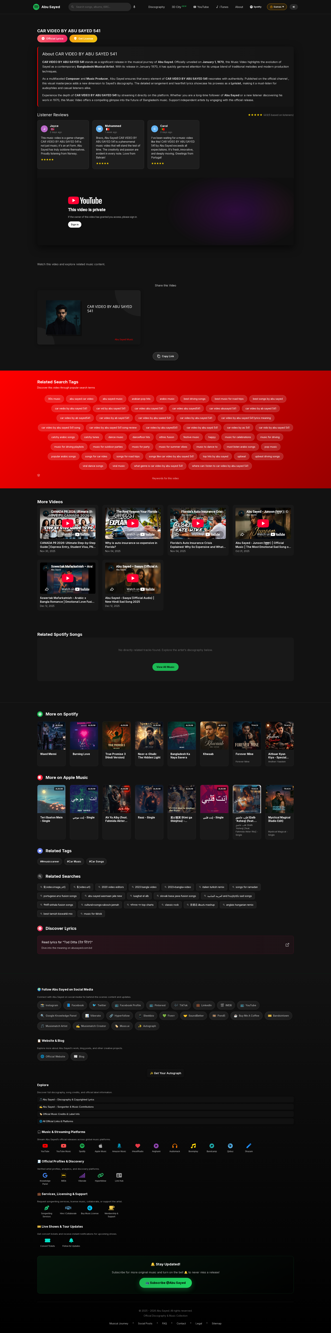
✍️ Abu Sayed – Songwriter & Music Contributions (66, 1106)
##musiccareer (49, 861)
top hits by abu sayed (215, 456)
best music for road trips (229, 398)
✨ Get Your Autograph (165, 1073)
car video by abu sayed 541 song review (113, 427)
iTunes (224, 7)
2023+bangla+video (179, 887)
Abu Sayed (50, 7)
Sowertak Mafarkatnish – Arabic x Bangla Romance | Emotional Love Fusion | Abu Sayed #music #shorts (67, 600)
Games (279, 7)
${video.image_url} (55, 887)
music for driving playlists (69, 446)
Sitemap (217, 1323)
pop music (271, 446)
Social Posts (145, 1323)
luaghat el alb (141, 895)
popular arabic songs (63, 456)
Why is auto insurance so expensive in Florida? (131, 544)
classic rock (172, 904)
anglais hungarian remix (239, 904)
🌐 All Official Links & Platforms (56, 1121)
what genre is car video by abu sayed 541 (158, 465)
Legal (199, 1323)
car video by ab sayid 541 (114, 417)
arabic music (167, 398)
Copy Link (168, 356)
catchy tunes (91, 437)
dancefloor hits (141, 437)
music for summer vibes (173, 446)
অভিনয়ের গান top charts (142, 904)
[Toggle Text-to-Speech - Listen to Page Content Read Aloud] (294, 7)
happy (212, 437)
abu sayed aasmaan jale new (105, 895)
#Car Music (74, 861)
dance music (115, 437)
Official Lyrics (54, 38)
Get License (85, 38)
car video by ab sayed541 (75, 417)
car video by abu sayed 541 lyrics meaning (246, 417)
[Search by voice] (134, 7)
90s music (54, 398)
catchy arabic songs (63, 437)
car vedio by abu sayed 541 (71, 408)
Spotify (258, 7)
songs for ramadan (247, 887)
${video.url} (83, 887)
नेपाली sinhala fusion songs (58, 904)
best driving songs (194, 398)
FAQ (164, 1323)
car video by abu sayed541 (161, 427)
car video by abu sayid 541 (202, 427)
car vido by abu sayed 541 (274, 427)
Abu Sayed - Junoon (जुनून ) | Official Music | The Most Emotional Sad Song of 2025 (262, 545)
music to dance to (207, 446)
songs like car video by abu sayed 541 (171, 456)
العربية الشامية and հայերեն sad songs (229, 895)
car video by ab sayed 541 (260, 408)
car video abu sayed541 (186, 408)
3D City (179, 7)
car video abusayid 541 (222, 408)
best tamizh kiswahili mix (58, 913)
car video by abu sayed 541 (196, 417)
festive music (191, 437)
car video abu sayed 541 (149, 408)
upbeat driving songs (267, 456)
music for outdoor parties (108, 446)
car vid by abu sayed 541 (110, 408)
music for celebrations (238, 437)
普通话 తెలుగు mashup (202, 904)
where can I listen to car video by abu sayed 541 (220, 465)
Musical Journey (118, 1323)
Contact (181, 1323)
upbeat (242, 456)
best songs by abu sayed (268, 398)
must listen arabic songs (241, 446)
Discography (156, 7)
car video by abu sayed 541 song (61, 427)
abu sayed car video (81, 398)
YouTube (203, 7)
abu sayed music (113, 398)
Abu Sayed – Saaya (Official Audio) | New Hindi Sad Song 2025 (129, 599)
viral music (119, 465)
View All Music (165, 666)
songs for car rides (96, 456)
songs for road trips (128, 456)
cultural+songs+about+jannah (101, 904)
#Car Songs (96, 861)
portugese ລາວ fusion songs (60, 895)
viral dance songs (93, 465)
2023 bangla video (146, 887)
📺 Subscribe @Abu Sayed (166, 1283)
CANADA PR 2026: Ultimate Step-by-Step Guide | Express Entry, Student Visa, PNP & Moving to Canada (68, 545)
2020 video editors (113, 887)
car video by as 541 (238, 427)
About (239, 7)
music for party (141, 446)
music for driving (270, 437)
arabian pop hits (141, 398)
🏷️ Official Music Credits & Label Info (59, 1114)
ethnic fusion (166, 437)
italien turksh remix (213, 887)
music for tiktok (93, 913)
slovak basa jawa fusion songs (178, 895)
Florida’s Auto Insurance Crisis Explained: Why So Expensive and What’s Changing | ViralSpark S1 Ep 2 (197, 545)
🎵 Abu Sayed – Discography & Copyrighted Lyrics (66, 1099)
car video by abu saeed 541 (154, 417)
